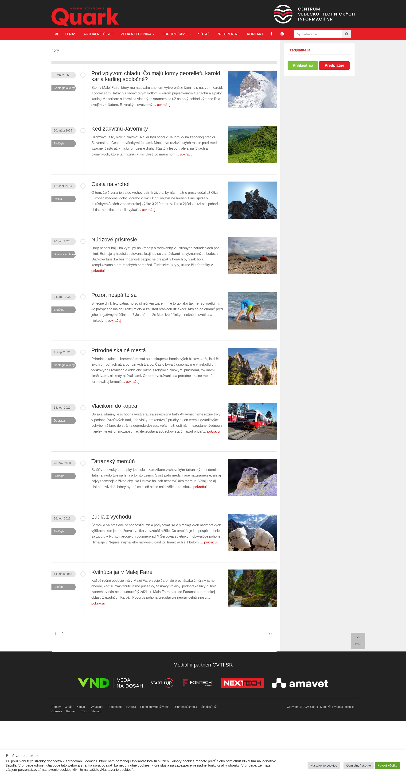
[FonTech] (197, 683)
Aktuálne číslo (98, 34)
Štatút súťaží (209, 707)
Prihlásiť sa (303, 65)
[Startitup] (162, 683)
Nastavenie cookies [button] (323, 765)
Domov (56, 707)
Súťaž (204, 34)
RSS (83, 711)
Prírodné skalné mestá (118, 350)
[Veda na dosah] (110, 683)
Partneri (71, 711)
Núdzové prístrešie (114, 240)
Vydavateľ (96, 707)
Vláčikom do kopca (114, 406)
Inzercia (131, 707)
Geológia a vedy (64, 88)
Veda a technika (136, 34)
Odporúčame (175, 34)
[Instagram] (282, 33)
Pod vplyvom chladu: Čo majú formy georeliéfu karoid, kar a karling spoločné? (156, 76)
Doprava (59, 420)
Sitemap (96, 711)
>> (271, 633)
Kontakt (255, 34)
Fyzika (58, 199)
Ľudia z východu (111, 517)
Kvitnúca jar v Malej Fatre (121, 572)
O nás (70, 34)
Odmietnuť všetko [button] (358, 765)
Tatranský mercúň (113, 461)
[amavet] (300, 683)
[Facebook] (271, 33)
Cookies (56, 711)
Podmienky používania (154, 707)
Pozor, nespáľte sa (114, 295)
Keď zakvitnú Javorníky (119, 129)
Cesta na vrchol (110, 184)
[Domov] (56, 34)
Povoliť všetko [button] (387, 765)
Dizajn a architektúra (67, 254)
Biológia (59, 143)
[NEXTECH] (242, 683)
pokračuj (163, 104)
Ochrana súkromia (185, 707)
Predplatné (228, 34)
